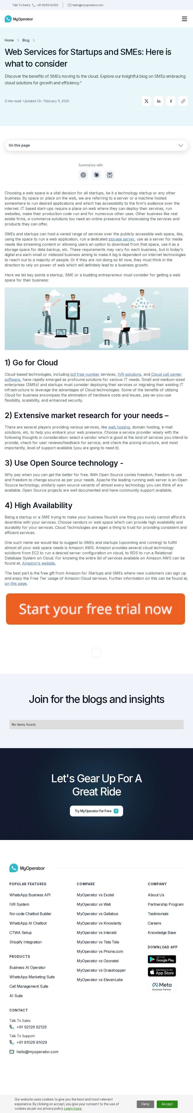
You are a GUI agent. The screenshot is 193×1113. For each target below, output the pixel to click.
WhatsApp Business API (30, 895)
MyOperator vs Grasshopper (101, 970)
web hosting (119, 427)
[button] (184, 19)
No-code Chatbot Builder (30, 913)
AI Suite (16, 995)
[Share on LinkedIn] (158, 101)
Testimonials (158, 913)
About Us (156, 895)
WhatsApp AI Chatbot (28, 923)
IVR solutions (129, 374)
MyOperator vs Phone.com (100, 951)
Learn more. (73, 1108)
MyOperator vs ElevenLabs (100, 979)
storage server (121, 239)
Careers (154, 923)
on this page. (16, 583)
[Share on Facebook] (171, 101)
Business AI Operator (27, 967)
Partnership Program (166, 904)
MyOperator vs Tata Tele (98, 942)
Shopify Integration (25, 942)
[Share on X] (146, 101)
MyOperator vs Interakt (96, 932)
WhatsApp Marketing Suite (32, 976)
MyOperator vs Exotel (95, 895)
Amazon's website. (39, 563)
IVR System (19, 904)
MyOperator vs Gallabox (97, 913)
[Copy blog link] (183, 101)
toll (73, 374)
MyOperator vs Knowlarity (99, 923)
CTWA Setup (20, 932)
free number (88, 374)
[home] (19, 18)
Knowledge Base (162, 932)
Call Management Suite (28, 986)
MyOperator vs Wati (93, 904)
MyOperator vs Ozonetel (97, 960)
